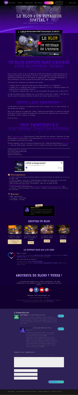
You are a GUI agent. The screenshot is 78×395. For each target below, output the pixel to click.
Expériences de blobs (33, 23)
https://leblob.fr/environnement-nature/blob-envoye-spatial (47, 186)
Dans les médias (38, 2)
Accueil (25, 23)
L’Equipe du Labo (28, 2)
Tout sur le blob (11, 2)
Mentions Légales (11, 391)
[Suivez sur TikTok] (47, 290)
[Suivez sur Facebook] (36, 289)
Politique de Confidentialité (43, 391)
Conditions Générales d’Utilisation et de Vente (26, 391)
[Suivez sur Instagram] (31, 290)
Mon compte (59, 2)
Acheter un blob (49, 2)
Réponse (61, 316)
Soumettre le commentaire (56, 382)
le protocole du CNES (17, 136)
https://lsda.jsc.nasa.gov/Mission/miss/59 (19, 185)
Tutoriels (20, 2)
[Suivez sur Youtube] (41, 289)
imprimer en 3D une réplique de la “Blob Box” (56, 138)
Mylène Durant (29, 328)
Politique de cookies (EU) (56, 391)
